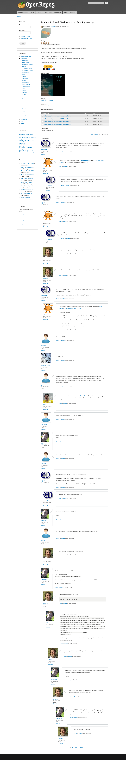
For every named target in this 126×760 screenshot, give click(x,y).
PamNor (23, 215)
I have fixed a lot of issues (27, 163)
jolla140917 (44, 424)
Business (24, 66)
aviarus (22, 217)
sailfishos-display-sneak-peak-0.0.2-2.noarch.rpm (57, 119)
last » (81, 747)
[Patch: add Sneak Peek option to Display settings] (47, 97)
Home (19, 16)
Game (23, 99)
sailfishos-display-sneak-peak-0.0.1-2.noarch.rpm (57, 116)
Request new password (26, 38)
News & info (25, 78)
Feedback (73, 12)
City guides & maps (27, 68)
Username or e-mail (24, 25)
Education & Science (27, 70)
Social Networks (26, 86)
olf (44, 168)
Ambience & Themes (27, 64)
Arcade (23, 105)
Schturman (44, 444)
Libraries (23, 123)
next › (76, 747)
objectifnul (44, 149)
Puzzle (23, 111)
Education (24, 109)
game (21, 137)
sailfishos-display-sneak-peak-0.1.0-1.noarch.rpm (57, 125)
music (33, 140)
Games (22, 97)
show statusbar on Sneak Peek (78, 396)
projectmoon (24, 223)
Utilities (24, 94)
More (34, 153)
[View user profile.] (46, 147)
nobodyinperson (45, 365)
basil (22, 225)
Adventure (24, 103)
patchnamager (45, 106)
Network (24, 76)
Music (23, 74)
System (24, 90)
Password (22, 30)
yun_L (22, 227)
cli (33, 135)
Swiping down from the (26, 193)
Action (23, 101)
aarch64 (22, 134)
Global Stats (57, 12)
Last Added (48, 12)
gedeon (43, 385)
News (32, 12)
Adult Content (25, 62)
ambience (29, 134)
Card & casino (25, 107)
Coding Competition (26, 56)
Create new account (26, 36)
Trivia (23, 117)
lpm (51, 106)
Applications (24, 58)
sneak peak (56, 106)
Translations (24, 119)
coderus (53, 26)
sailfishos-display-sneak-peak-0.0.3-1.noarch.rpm (57, 122)
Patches (24, 80)
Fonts (22, 121)
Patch (22, 143)
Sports (23, 88)
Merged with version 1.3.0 (27, 171)
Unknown (24, 92)
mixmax (43, 345)
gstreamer (26, 137)
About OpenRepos (23, 12)
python (22, 150)
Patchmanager (25, 146)
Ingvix (22, 219)
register (97, 134)
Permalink (43, 154)
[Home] (37, 5)
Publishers (40, 12)
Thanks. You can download (27, 174)
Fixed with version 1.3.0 (27, 167)
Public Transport (26, 84)
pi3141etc (43, 464)
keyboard (25, 140)
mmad (43, 540)
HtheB (22, 221)
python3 (30, 150)
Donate (66, 12)
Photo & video (25, 82)
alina (44, 404)
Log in (92, 134)
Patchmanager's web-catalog (73, 308)
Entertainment (25, 72)
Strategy (24, 115)
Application (25, 60)
